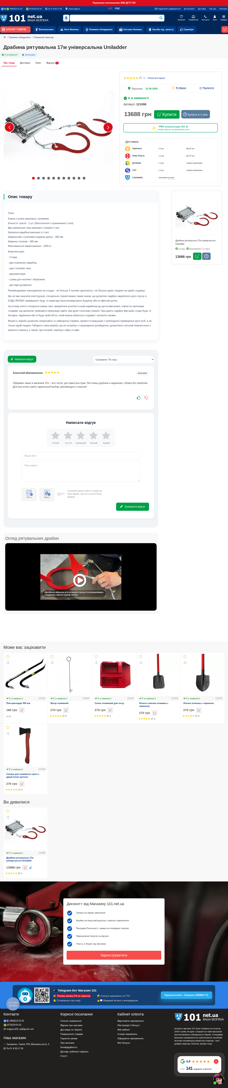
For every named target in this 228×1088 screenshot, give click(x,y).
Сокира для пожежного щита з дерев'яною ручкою (22, 775)
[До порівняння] (7, 662)
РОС (117, 8)
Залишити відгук (134, 506)
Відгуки (52, 63)
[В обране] (7, 656)
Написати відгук (24, 359)
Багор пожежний (59, 703)
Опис (38, 63)
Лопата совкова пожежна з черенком (153, 704)
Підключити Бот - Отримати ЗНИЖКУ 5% (186, 995)
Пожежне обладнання (20, 37)
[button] (9, 127)
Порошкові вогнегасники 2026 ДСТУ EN (114, 3)
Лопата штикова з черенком (198, 703)
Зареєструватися (114, 955)
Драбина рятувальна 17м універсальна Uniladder (20, 859)
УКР (110, 8)
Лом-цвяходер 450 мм (18, 703)
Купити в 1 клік (197, 114)
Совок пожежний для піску (109, 703)
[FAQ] (219, 1079)
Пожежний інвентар (43, 37)
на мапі (171, 177)
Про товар (9, 63)
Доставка (25, 63)
